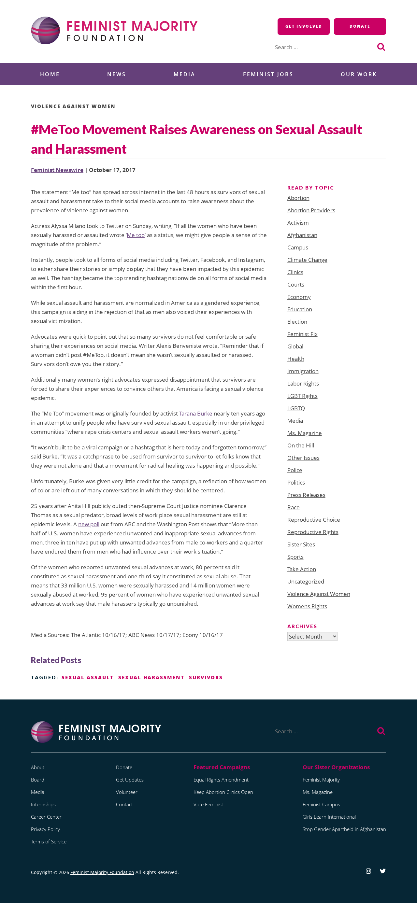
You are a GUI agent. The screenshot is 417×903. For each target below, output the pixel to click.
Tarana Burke (195, 413)
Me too (136, 235)
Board (37, 779)
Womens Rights (307, 606)
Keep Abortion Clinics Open (223, 792)
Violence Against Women (73, 106)
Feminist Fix (302, 334)
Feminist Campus (321, 804)
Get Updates (130, 779)
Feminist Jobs (268, 74)
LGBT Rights (302, 396)
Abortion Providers (311, 210)
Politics (296, 482)
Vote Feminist (208, 804)
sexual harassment (151, 677)
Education (299, 309)
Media (184, 74)
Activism (298, 222)
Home (50, 74)
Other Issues (303, 457)
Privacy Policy (45, 829)
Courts (295, 284)
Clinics (295, 272)
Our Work (359, 74)
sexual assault (88, 677)
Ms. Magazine (304, 433)
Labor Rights (303, 383)
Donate (360, 26)
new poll (88, 524)
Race (293, 507)
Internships (43, 804)
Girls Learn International (329, 816)
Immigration (303, 371)
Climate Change (307, 259)
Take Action (301, 569)
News (116, 74)
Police (294, 470)
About (37, 767)
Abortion (298, 198)
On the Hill (300, 445)
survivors (206, 677)
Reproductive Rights (312, 532)
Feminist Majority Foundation (102, 872)
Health (295, 358)
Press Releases (306, 495)
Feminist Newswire (57, 170)
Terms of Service (48, 841)
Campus (297, 247)
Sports (295, 556)
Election (297, 321)
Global (295, 346)
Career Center (46, 816)
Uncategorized (305, 581)
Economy (299, 297)
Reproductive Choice (313, 519)
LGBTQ (296, 408)
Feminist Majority (321, 779)
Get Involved (303, 26)
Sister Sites (301, 544)
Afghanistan (302, 235)
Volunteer (126, 792)
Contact (124, 804)
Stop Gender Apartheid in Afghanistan (344, 829)
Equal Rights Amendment (221, 779)
